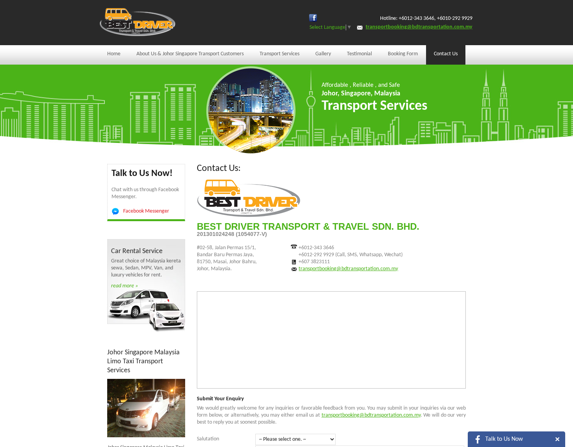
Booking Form (403, 54)
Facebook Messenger (146, 211)
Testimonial (359, 54)
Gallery (323, 54)
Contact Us (446, 54)
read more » (124, 286)
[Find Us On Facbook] (313, 18)
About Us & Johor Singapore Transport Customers (190, 54)
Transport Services (279, 54)
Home (113, 54)
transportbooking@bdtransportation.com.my (419, 27)
